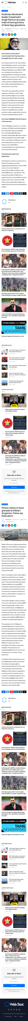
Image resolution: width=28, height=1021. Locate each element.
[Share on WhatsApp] (12, 34)
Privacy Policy (11, 492)
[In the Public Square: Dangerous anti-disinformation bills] (4, 351)
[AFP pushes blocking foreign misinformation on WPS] (4, 382)
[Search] (25, 2)
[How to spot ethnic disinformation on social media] (4, 367)
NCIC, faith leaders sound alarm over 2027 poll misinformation (17, 358)
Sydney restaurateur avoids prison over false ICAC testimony (13, 229)
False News (4, 10)
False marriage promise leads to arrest (13, 336)
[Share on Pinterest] (9, 34)
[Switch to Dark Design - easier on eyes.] (23, 2)
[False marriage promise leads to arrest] (14, 327)
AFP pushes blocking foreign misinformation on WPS (16, 381)
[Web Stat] (10, 2)
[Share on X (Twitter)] (6, 34)
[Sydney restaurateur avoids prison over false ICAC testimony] (14, 220)
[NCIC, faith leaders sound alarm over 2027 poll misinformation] (4, 359)
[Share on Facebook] (3, 34)
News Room (8, 28)
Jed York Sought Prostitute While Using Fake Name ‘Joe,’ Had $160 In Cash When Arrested (13, 315)
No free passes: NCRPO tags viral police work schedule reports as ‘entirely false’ (13, 250)
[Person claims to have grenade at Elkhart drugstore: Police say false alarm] (14, 535)
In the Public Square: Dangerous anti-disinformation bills (17, 350)
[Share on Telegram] (15, 34)
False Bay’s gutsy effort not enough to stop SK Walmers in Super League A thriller (14, 294)
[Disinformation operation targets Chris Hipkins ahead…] (14, 400)
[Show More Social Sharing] (18, 34)
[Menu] (3, 2)
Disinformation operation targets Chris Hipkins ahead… (15, 410)
